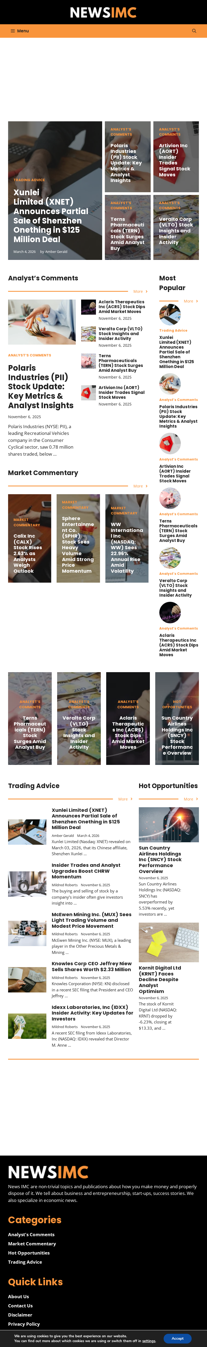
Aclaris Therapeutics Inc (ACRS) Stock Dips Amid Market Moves (122, 306)
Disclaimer (20, 1315)
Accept (178, 1338)
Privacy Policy (24, 1324)
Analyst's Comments (31, 1234)
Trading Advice (29, 180)
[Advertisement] (103, 83)
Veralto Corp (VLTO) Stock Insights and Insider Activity (176, 231)
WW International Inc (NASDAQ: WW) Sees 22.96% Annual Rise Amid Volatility (127, 547)
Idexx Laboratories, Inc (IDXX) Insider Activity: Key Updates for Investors (92, 1013)
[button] (194, 31)
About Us (18, 1296)
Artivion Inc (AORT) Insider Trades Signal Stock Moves (174, 160)
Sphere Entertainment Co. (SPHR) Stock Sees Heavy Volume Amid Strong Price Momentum (78, 544)
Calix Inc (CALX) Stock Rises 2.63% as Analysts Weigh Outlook (27, 553)
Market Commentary (26, 522)
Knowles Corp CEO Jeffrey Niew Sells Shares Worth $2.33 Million (92, 966)
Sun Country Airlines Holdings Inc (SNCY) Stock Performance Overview (177, 735)
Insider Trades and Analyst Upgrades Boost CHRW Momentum (86, 871)
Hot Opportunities (177, 704)
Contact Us (20, 1306)
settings (148, 1341)
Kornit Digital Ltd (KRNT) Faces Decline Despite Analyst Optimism (160, 979)
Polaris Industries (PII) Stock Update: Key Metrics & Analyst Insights (126, 163)
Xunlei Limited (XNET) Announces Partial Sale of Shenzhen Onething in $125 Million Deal (50, 216)
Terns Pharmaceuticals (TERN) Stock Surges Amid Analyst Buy (127, 234)
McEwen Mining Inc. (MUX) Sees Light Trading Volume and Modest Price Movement (92, 920)
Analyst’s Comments (121, 132)
